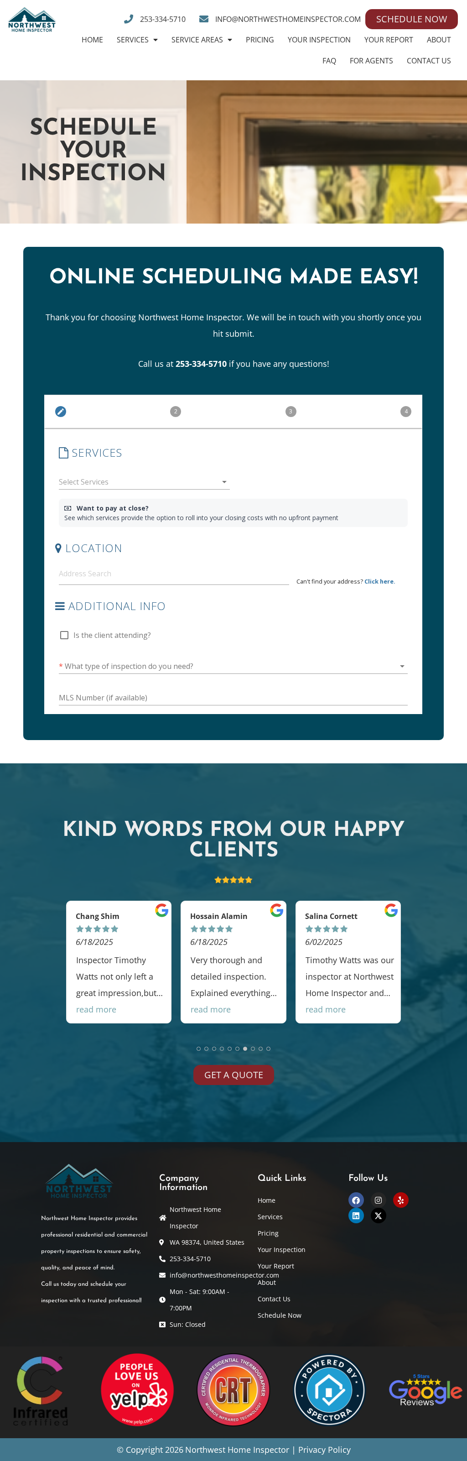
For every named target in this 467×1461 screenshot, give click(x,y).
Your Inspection (319, 40)
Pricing (260, 40)
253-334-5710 (201, 363)
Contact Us (429, 61)
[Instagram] (378, 1200)
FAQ (329, 61)
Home (92, 40)
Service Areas (197, 40)
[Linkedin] (356, 1215)
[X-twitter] (378, 1215)
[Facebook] (356, 1200)
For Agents (371, 61)
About (439, 40)
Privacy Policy (324, 1449)
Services (133, 40)
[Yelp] (401, 1200)
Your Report (388, 40)
